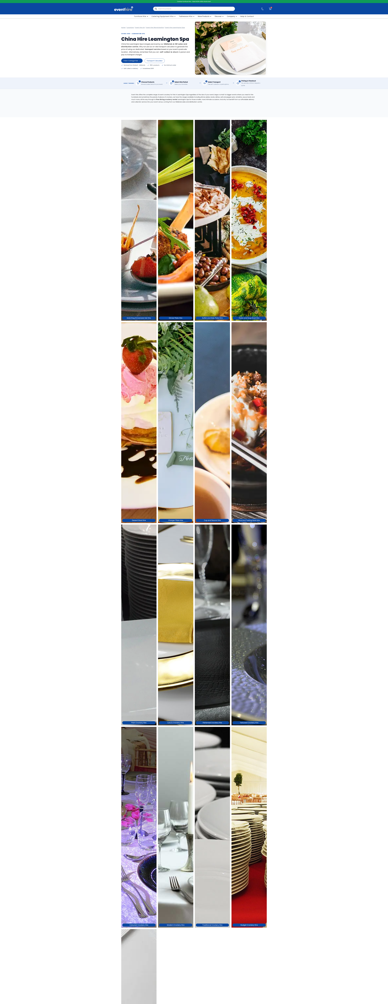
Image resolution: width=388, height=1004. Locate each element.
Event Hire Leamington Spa (175, 27)
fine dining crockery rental (166, 99)
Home (123, 27)
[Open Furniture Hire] (147, 16)
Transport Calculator (155, 61)
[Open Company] (236, 16)
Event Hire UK (140, 27)
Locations (130, 27)
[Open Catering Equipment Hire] (175, 16)
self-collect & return (169, 52)
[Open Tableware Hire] (194, 16)
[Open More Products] (210, 16)
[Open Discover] (223, 16)
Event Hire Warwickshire (155, 27)
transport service (153, 49)
